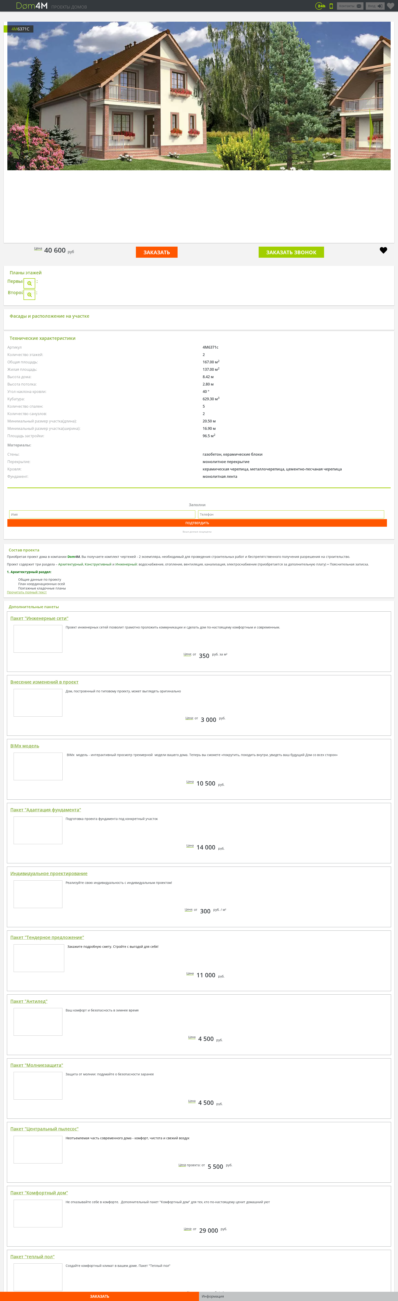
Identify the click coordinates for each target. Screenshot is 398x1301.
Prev (26, 130)
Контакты (346, 6)
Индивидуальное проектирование (49, 1033)
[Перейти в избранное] (390, 4)
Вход (371, 6)
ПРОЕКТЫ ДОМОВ (69, 7)
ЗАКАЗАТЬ (156, 252)
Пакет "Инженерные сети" (39, 778)
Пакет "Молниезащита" (36, 1224)
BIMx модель (24, 905)
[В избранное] (383, 251)
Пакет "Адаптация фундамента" (45, 969)
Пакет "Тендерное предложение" (47, 1097)
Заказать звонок (291, 252)
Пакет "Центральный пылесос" (44, 1288)
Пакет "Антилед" (28, 1160)
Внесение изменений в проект (44, 841)
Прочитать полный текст (27, 751)
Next (371, 130)
